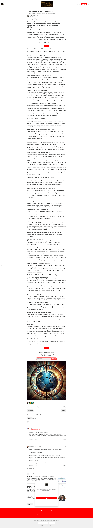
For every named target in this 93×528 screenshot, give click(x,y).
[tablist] (31, 418)
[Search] (77, 4)
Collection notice (56, 520)
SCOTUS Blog (38, 174)
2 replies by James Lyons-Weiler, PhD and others (39, 442)
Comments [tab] (29, 418)
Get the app (52, 523)
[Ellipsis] (65, 428)
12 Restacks (40, 402)
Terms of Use (52, 500)
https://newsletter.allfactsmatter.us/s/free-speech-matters (39, 463)
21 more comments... (30, 468)
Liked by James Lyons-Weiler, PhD (35, 429)
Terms (51, 520)
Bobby (30, 428)
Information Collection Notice (46, 501)
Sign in (89, 4)
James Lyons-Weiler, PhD (33, 15)
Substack (41, 525)
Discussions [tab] (35, 473)
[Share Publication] (80, 4)
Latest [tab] (31, 473)
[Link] (25, 24)
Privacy (48, 520)
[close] (57, 483)
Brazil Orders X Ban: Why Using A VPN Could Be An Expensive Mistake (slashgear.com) (46, 71)
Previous (31, 410)
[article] (46, 479)
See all (29, 504)
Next (63, 410)
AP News (62, 149)
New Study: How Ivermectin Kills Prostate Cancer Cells (40, 476)
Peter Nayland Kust (32, 446)
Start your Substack (43, 523)
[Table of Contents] (1, 264)
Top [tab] (28, 473)
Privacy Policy (54, 501)
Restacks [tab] (34, 418)
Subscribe (84, 4)
